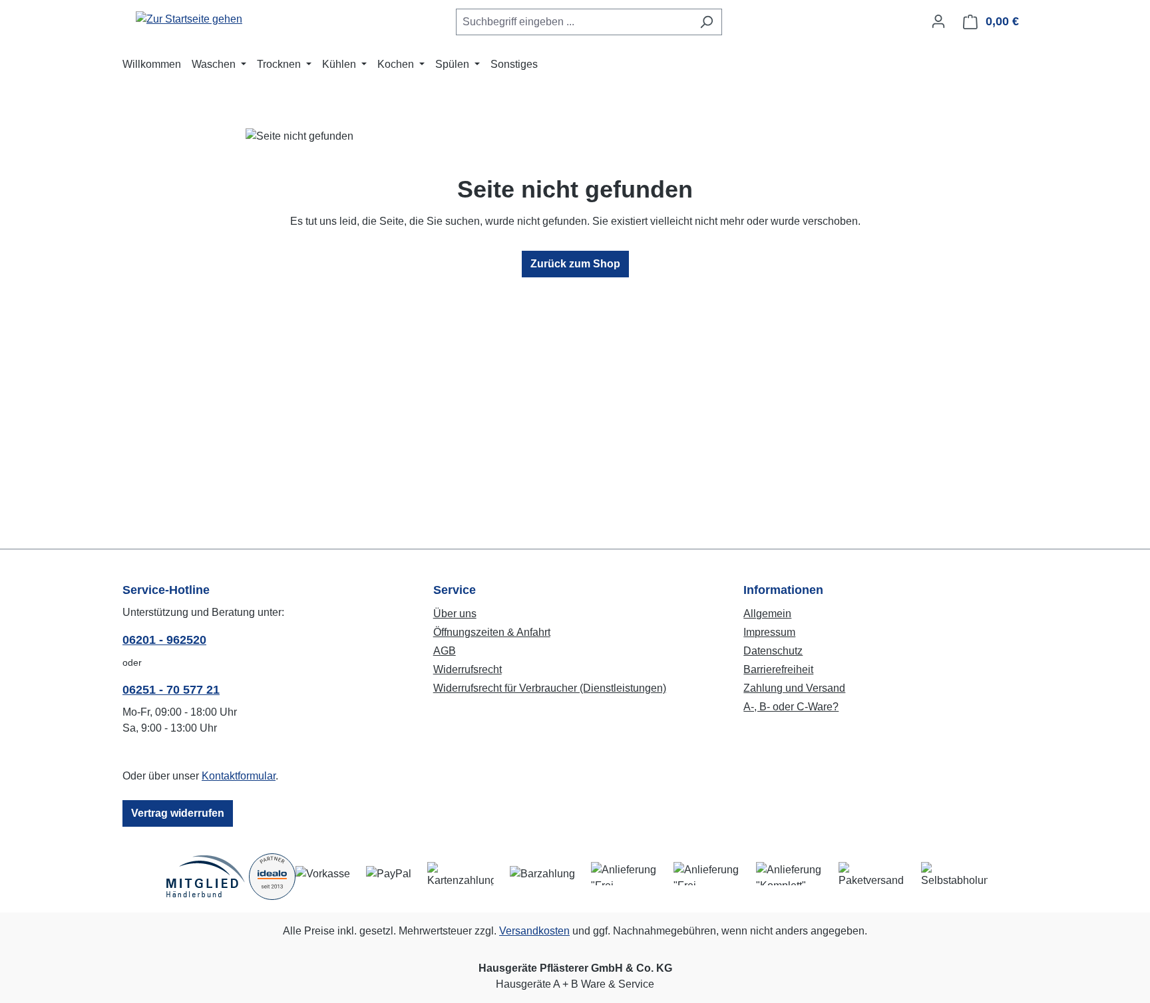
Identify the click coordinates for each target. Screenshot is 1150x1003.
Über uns (455, 613)
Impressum (769, 632)
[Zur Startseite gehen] (189, 19)
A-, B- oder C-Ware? (791, 706)
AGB (444, 650)
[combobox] (573, 22)
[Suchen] (706, 22)
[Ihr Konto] (938, 21)
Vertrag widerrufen (177, 813)
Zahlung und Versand (794, 688)
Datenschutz (773, 650)
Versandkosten (534, 930)
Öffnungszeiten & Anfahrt (491, 632)
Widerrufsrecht (467, 669)
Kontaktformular (239, 776)
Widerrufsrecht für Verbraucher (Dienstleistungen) (549, 688)
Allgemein (767, 613)
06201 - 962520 (164, 639)
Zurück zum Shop (575, 263)
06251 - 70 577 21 (171, 689)
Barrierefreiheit (778, 669)
